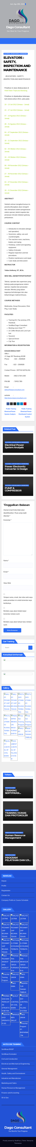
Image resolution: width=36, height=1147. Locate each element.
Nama (6, 560)
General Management (9, 1068)
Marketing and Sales (9, 1083)
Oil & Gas (5, 1097)
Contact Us (6, 895)
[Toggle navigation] (19, 41)
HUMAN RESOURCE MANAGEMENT (14, 832)
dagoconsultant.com (19, 398)
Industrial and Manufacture (11, 1078)
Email (6, 572)
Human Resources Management (13, 1088)
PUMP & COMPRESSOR (13, 489)
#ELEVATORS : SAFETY (15, 76)
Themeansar (17, 1143)
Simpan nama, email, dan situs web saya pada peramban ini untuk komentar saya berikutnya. (18, 600)
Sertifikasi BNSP (8, 1049)
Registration (6, 890)
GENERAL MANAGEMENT (12, 810)
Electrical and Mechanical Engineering (15, 53)
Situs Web (7, 583)
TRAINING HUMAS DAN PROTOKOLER (16, 814)
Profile (4, 886)
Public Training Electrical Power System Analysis (10, 411)
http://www (8, 398)
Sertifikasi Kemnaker (9, 1054)
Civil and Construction (10, 1059)
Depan (4, 881)
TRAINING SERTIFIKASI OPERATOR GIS (14, 793)
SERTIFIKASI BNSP (10, 787)
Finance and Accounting (10, 1093)
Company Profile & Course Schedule (15, 900)
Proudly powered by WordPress (12, 1140)
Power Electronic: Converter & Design (16, 467)
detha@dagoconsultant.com (14, 390)
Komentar (7, 520)
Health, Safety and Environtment (13, 1073)
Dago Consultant (18, 27)
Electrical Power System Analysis (14, 446)
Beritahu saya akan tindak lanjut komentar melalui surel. (15, 612)
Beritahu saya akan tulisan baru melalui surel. (18, 623)
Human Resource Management (15, 836)
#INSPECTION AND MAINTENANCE (17, 79)
